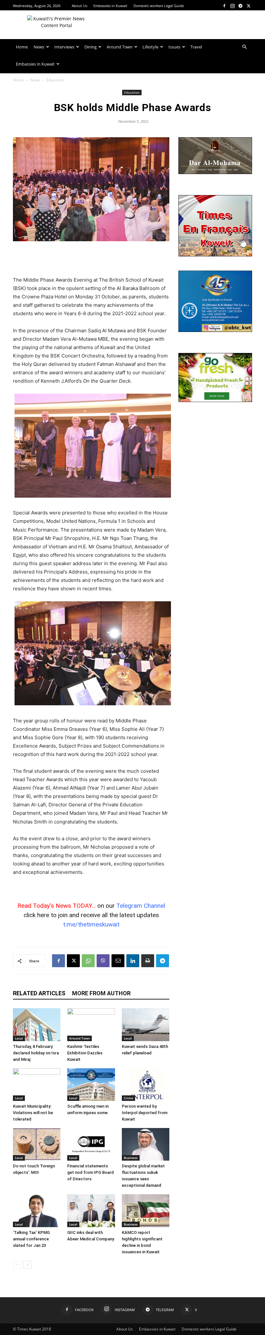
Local (19, 1038)
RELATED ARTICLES (39, 993)
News (39, 47)
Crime (128, 1098)
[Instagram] (232, 5)
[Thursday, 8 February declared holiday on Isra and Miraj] (36, 1024)
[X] (248, 5)
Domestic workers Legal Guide (158, 5)
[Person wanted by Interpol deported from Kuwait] (145, 1084)
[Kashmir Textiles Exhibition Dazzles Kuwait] (91, 1024)
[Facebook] (224, 5)
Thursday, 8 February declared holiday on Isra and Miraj (36, 1053)
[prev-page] (17, 1265)
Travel (196, 47)
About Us (79, 5)
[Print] (147, 960)
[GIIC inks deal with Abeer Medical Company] (91, 1210)
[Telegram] (240, 5)
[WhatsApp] (88, 960)
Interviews (64, 47)
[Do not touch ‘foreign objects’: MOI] (36, 1144)
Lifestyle (150, 47)
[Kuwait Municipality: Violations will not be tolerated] (36, 1084)
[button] (244, 47)
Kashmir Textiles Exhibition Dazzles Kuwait (84, 1053)
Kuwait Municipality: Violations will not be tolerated (33, 1113)
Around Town (119, 47)
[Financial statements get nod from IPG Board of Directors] (91, 1144)
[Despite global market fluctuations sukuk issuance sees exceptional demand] (145, 1144)
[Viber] (103, 960)
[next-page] (27, 1265)
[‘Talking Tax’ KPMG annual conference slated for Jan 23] (36, 1210)
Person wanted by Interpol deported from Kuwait (144, 1113)
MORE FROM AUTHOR (101, 993)
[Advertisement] (91, 259)
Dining (90, 47)
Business (131, 1157)
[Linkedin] (132, 960)
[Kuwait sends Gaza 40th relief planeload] (145, 1024)
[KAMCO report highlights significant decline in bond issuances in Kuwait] (145, 1210)
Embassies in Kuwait (110, 5)
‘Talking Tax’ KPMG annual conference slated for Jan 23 (31, 1239)
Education (132, 92)
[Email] (117, 960)
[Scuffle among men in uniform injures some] (91, 1084)
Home (22, 47)
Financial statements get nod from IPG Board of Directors (90, 1172)
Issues (174, 47)
